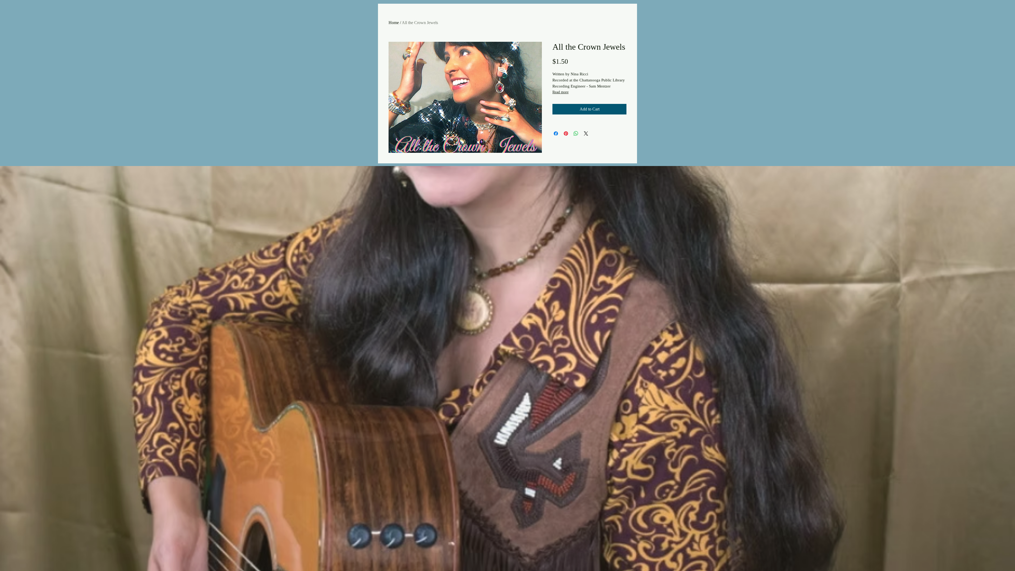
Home (394, 22)
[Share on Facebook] (556, 133)
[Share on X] (586, 133)
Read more (560, 92)
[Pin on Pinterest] (566, 133)
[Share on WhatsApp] (576, 133)
